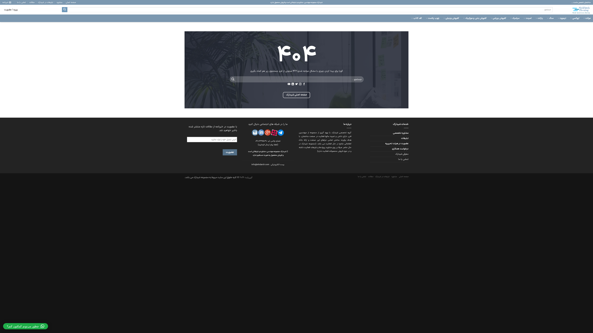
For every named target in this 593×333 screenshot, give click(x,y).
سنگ (551, 18)
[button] (25, 326)
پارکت (540, 18)
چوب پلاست (433, 18)
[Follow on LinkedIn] (292, 84)
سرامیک (515, 18)
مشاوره (59, 2)
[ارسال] (64, 9)
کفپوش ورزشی (499, 18)
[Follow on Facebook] (304, 84)
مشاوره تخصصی (400, 133)
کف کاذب (417, 18)
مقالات (32, 2)
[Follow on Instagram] (300, 84)
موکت (588, 18)
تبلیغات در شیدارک (45, 2)
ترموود (563, 18)
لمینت (528, 18)
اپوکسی (575, 18)
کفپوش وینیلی (452, 18)
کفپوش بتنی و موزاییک (475, 18)
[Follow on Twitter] (296, 84)
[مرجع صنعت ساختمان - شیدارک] (574, 9)
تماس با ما (21, 2)
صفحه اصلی (71, 2)
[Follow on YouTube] (289, 84)
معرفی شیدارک (401, 154)
